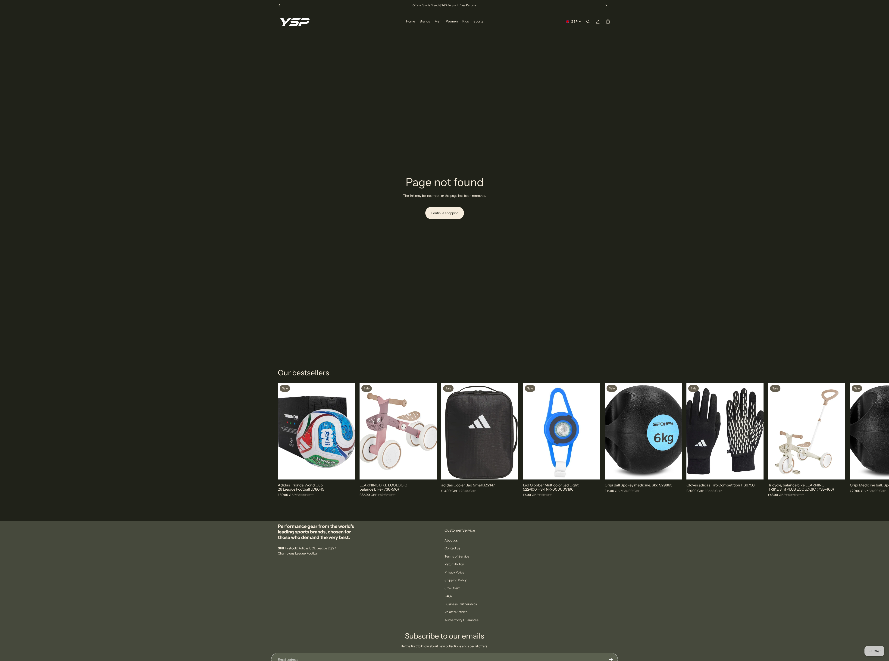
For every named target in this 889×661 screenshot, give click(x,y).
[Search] (588, 21)
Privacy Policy (454, 572)
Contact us (452, 548)
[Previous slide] (279, 5)
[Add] (429, 472)
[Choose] (348, 472)
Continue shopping (444, 213)
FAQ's (448, 596)
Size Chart (452, 588)
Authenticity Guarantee (461, 620)
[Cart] (608, 21)
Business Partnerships (460, 604)
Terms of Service (456, 556)
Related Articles (455, 612)
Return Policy (454, 564)
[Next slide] (606, 5)
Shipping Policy (455, 580)
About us (451, 540)
